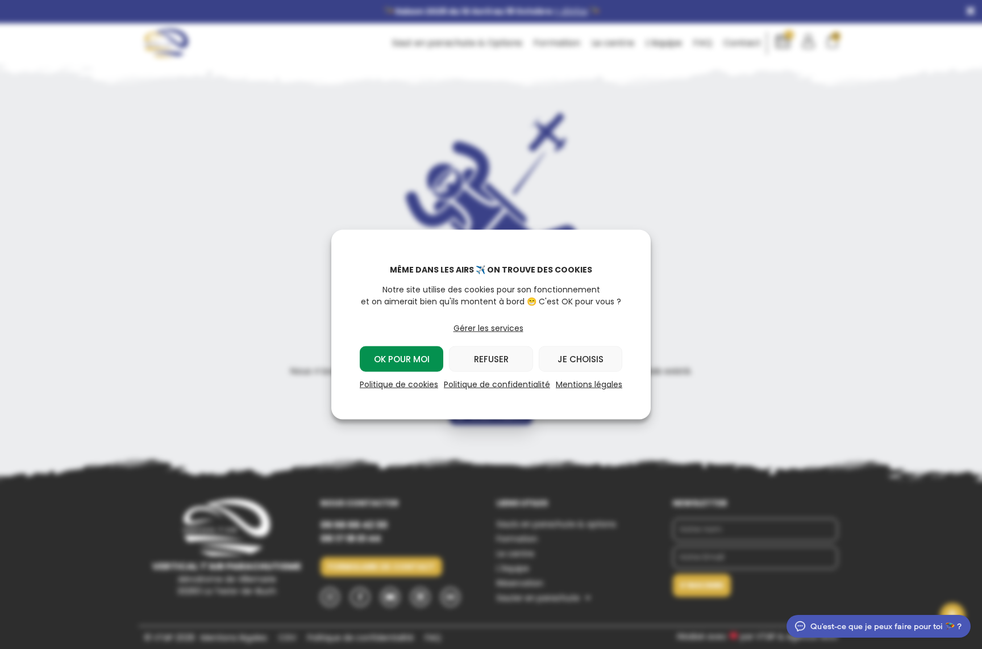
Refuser (491, 359)
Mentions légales (589, 384)
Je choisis (580, 359)
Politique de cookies (399, 384)
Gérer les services (488, 328)
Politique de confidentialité (497, 384)
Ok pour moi (402, 359)
